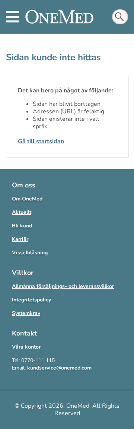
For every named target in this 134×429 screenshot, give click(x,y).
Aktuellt (21, 212)
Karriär (20, 239)
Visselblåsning (30, 252)
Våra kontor (26, 346)
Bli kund (22, 225)
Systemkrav (26, 313)
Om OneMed (27, 198)
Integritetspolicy (31, 299)
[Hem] (59, 16)
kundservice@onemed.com (59, 367)
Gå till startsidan (41, 141)
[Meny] (12, 16)
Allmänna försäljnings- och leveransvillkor (63, 286)
